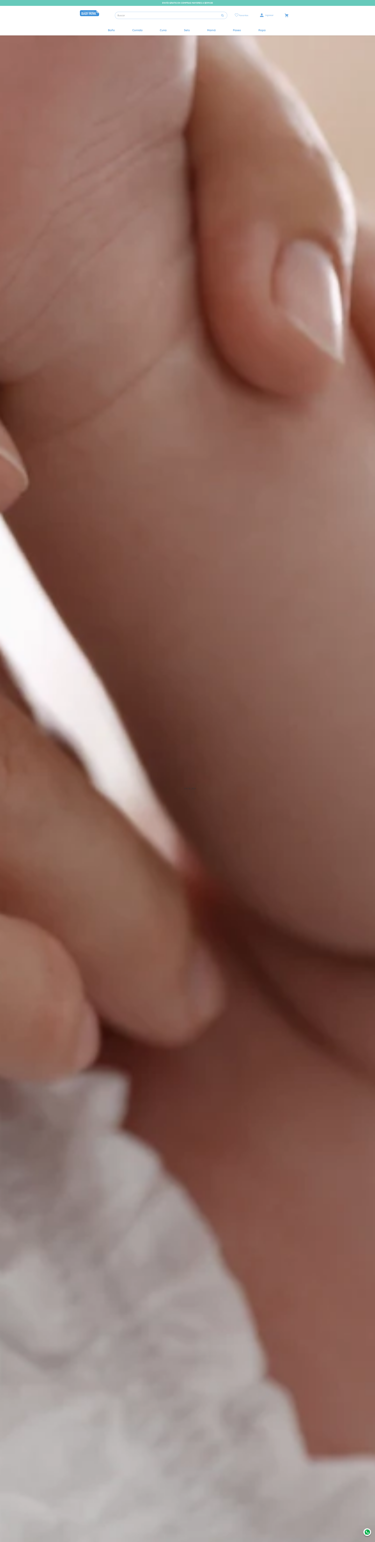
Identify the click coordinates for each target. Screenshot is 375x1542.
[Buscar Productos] (223, 15)
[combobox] (171, 15)
